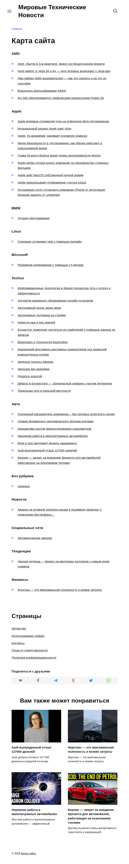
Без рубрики (23, 476)
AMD (16, 53)
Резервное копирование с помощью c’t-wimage (50, 265)
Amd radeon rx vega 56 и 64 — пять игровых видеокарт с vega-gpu (64, 71)
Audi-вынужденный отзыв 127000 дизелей (47, 450)
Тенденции (21, 551)
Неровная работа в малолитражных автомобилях (53, 436)
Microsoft (20, 255)
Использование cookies (28, 636)
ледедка (24, 486)
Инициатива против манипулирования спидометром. (55, 428)
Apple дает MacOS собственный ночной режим (50, 175)
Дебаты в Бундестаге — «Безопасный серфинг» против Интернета (65, 383)
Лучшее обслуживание (34, 218)
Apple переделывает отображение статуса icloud (52, 182)
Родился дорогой (30, 376)
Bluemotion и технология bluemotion (43, 342)
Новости (19, 499)
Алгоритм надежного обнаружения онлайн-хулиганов (55, 300)
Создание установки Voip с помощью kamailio (50, 241)
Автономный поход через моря (39, 308)
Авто (16, 404)
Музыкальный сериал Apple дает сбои (44, 128)
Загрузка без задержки (34, 369)
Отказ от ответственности (30, 650)
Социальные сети (27, 528)
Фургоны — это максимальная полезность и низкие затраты (60, 590)
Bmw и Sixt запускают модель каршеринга (47, 443)
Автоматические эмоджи (35, 538)
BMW (16, 208)
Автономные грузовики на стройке (42, 315)
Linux (16, 231)
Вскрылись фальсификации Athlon (42, 90)
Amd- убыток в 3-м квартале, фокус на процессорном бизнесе (61, 64)
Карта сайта (28, 853)
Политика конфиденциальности (34, 657)
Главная (17, 29)
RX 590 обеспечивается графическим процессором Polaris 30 (61, 98)
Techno (18, 278)
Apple (17, 111)
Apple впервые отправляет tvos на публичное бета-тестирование (63, 121)
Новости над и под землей (36, 322)
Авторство (19, 628)
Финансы (20, 579)
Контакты (18, 643)
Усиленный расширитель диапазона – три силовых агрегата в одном (66, 414)
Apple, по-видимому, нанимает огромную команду (52, 136)
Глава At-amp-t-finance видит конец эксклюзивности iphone (59, 155)
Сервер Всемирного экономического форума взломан (56, 421)
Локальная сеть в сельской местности (44, 390)
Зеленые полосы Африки (35, 362)
